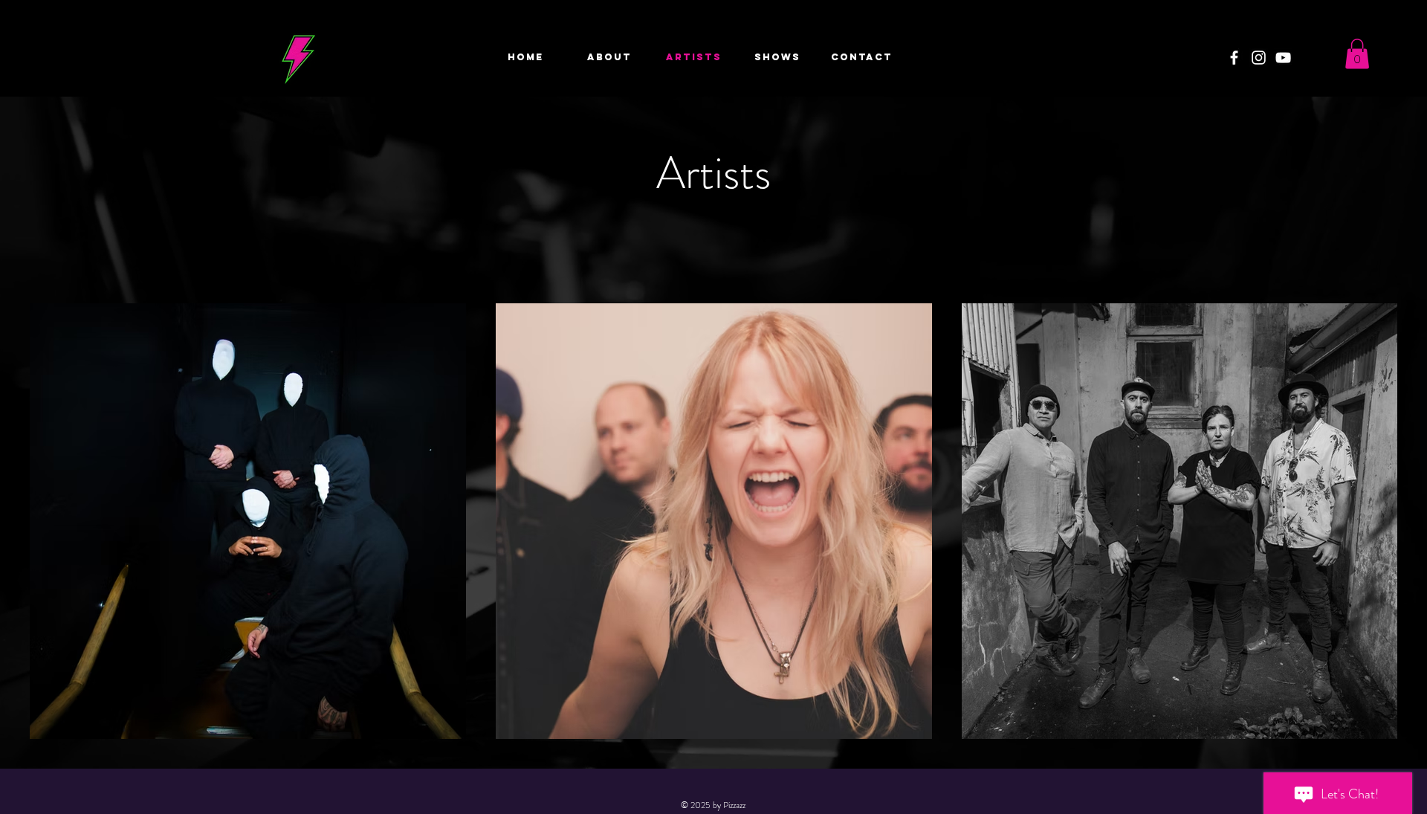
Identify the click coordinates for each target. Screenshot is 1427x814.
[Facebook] (1234, 57)
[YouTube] (1283, 57)
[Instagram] (1258, 57)
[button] (1357, 54)
